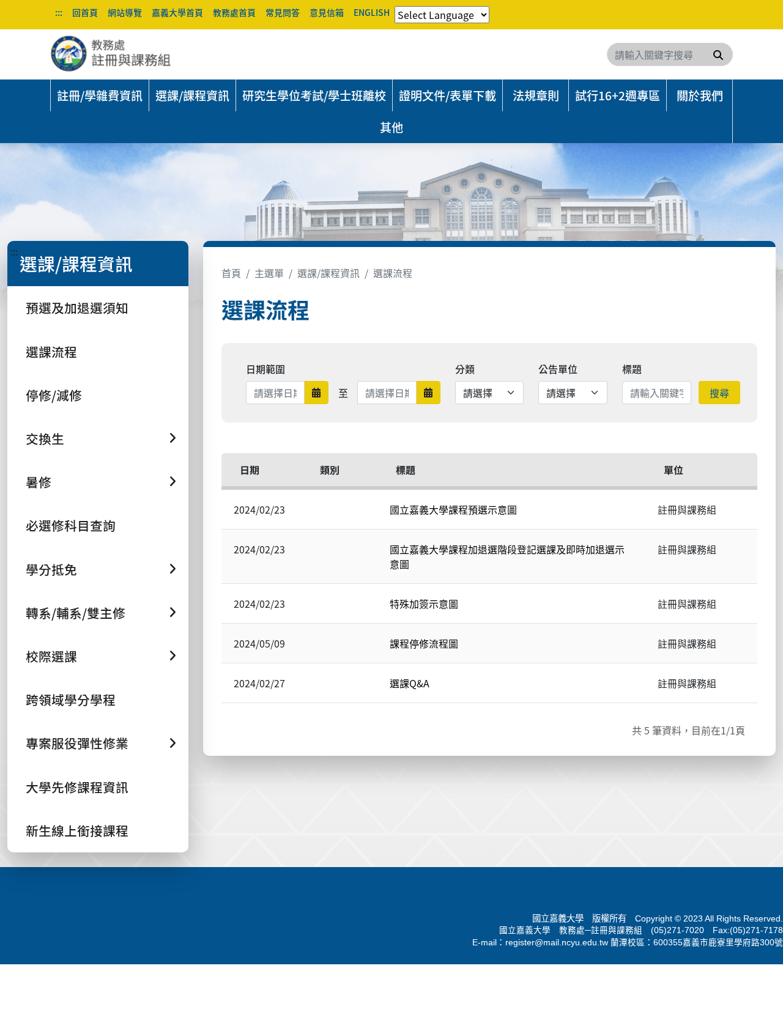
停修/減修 (54, 395)
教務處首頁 (234, 12)
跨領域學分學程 (71, 699)
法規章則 (536, 95)
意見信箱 (327, 12)
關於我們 (700, 95)
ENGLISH (372, 12)
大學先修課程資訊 (77, 787)
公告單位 (557, 368)
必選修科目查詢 (71, 525)
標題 (632, 368)
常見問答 (282, 12)
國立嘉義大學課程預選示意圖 (453, 509)
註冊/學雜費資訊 (100, 95)
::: (58, 12)
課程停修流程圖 (424, 643)
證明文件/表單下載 (447, 95)
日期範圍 (265, 368)
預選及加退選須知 (77, 307)
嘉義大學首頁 (177, 12)
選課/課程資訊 (192, 95)
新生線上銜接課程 (77, 830)
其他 (391, 127)
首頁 (231, 272)
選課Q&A (409, 683)
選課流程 (51, 351)
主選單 (269, 272)
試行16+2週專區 (617, 95)
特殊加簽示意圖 (424, 603)
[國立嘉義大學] (116, 54)
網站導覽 (125, 12)
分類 (465, 368)
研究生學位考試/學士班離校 (314, 95)
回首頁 (85, 12)
